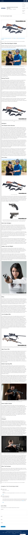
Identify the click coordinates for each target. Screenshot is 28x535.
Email (2, 519)
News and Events (23, 11)
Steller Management (6, 496)
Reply (3, 494)
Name (2, 516)
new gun (23, 500)
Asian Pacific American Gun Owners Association (16, 531)
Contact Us (24, 532)
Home (23, 3)
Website (2, 522)
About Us (21, 532)
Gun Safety (6, 532)
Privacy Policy (14, 533)
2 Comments (2, 39)
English (22, 534)
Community (23, 8)
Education (23, 6)
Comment (2, 509)
